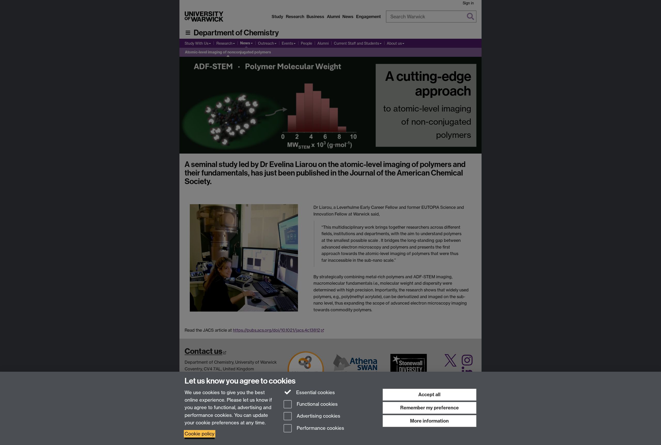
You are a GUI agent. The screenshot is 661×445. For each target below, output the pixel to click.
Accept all (429, 395)
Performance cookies (319, 428)
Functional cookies (316, 404)
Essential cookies (315, 392)
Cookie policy (200, 434)
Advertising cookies (317, 416)
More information (429, 421)
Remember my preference (429, 408)
